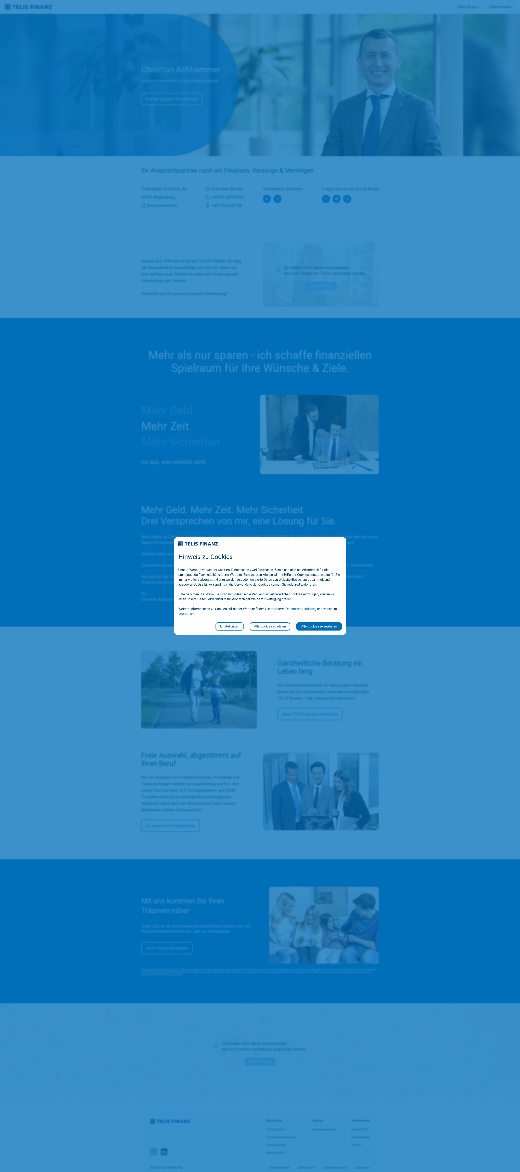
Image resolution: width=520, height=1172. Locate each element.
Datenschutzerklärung (301, 609)
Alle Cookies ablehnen (270, 626)
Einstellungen (229, 626)
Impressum (186, 614)
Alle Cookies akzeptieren (319, 626)
